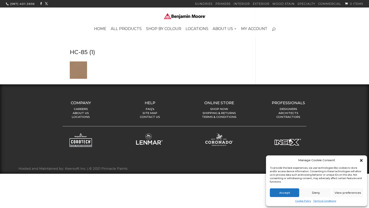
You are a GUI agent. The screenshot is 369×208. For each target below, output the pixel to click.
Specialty (306, 4)
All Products (126, 29)
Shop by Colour (163, 29)
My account (254, 29)
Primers (223, 4)
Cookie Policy (303, 201)
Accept (284, 193)
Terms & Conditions (324, 201)
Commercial (329, 4)
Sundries (204, 4)
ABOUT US (81, 113)
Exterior (261, 4)
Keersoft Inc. (75, 168)
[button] (361, 160)
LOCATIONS (81, 117)
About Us (223, 29)
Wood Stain (283, 4)
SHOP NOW (219, 109)
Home (100, 29)
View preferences (348, 193)
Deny (316, 193)
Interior (242, 4)
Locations (196, 29)
